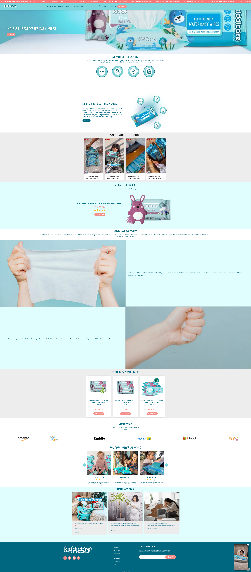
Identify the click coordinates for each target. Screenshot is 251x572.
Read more (77, 532)
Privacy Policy (117, 558)
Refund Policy (117, 553)
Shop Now (11, 34)
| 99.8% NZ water (89, 1)
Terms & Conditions (118, 556)
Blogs (115, 564)
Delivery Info (117, 550)
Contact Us (116, 547)
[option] (102, 71)
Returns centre (117, 561)
